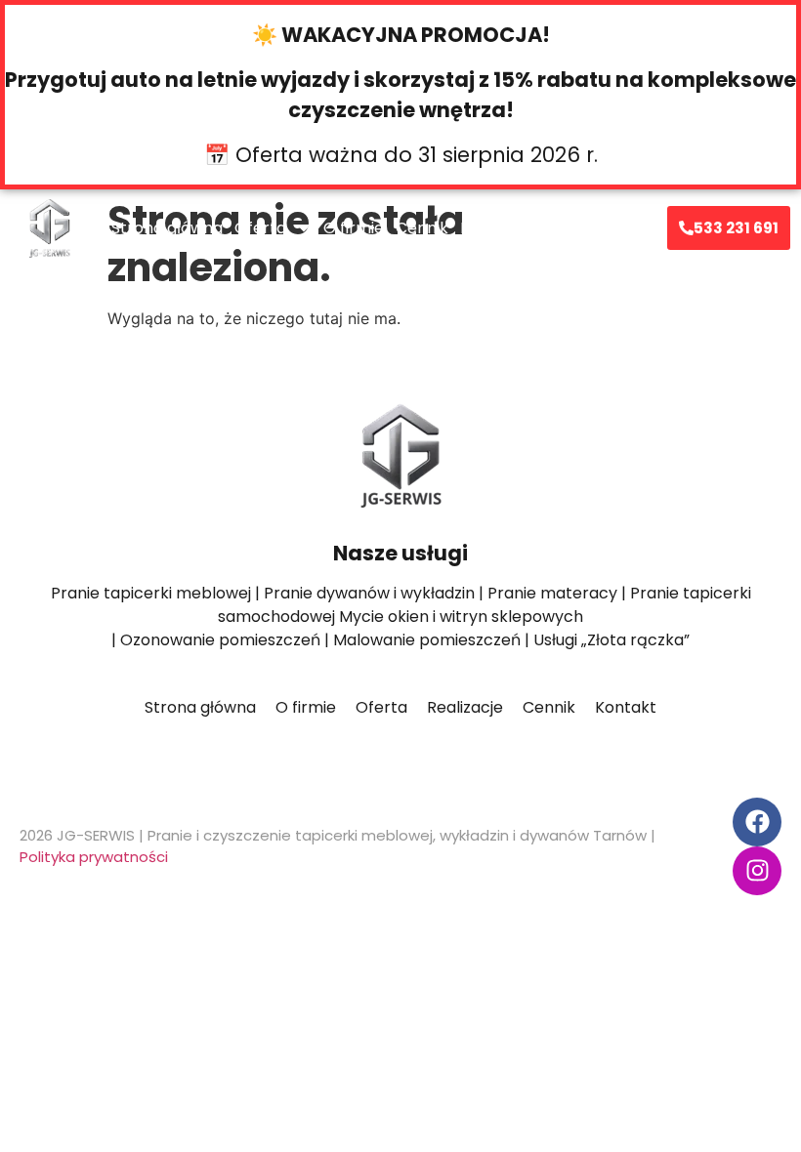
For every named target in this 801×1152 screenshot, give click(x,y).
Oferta (260, 228)
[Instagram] (757, 870)
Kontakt (579, 228)
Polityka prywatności (94, 856)
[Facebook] (757, 822)
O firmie (353, 228)
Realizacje (498, 228)
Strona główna (167, 228)
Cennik (422, 228)
